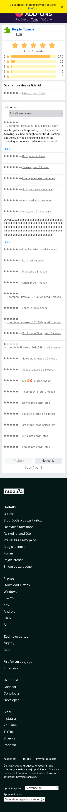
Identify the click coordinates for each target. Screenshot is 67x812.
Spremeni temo (13, 794)
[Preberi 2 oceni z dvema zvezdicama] (33, 71)
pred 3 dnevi (50, 125)
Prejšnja (19, 460)
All (5, 624)
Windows (10, 591)
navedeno (16, 765)
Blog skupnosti (15, 547)
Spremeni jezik (12, 788)
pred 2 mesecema (40, 211)
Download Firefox (17, 585)
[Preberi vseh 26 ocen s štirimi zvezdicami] (33, 61)
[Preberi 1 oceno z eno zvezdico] (33, 76)
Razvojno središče (17, 533)
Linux (7, 618)
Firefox (32, 8)
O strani (9, 514)
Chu (19, 34)
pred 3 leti (39, 93)
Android (9, 611)
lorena (26, 178)
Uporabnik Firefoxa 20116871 (24, 125)
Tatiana (26, 167)
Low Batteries (30, 249)
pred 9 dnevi (37, 156)
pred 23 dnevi (41, 167)
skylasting (28, 413)
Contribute (11, 693)
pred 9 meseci (49, 358)
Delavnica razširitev (18, 527)
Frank (25, 271)
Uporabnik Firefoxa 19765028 (25, 322)
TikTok (9, 732)
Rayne (26, 402)
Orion (25, 282)
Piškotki (26, 758)
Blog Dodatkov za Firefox (23, 520)
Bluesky (9, 738)
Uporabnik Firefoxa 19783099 (25, 296)
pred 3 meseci (48, 249)
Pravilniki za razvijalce (20, 540)
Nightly (9, 643)
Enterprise (11, 668)
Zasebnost (10, 758)
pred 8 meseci (52, 347)
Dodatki (10, 507)
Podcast (10, 745)
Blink (25, 156)
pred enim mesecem (43, 178)
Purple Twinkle (23, 29)
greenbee (28, 424)
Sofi (24, 189)
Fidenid (26, 93)
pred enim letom (41, 402)
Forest (26, 446)
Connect (10, 687)
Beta (7, 650)
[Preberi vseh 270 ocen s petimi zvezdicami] (33, 56)
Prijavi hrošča (13, 560)
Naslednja (48, 460)
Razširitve (21, 19)
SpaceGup (28, 369)
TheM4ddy (29, 391)
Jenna (25, 307)
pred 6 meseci (52, 296)
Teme (34, 19)
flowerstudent (30, 358)
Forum (8, 553)
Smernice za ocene (18, 566)
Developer (11, 700)
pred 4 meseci (38, 282)
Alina (25, 435)
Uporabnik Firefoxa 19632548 (25, 347)
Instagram (11, 718)
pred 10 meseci (46, 391)
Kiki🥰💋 (27, 380)
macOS (9, 598)
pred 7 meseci (52, 333)
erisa (25, 211)
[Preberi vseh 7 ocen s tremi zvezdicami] (33, 66)
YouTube (10, 725)
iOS (6, 605)
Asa (24, 200)
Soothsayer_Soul (32, 333)
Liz (24, 260)
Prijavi (7, 148)
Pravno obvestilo (46, 758)
